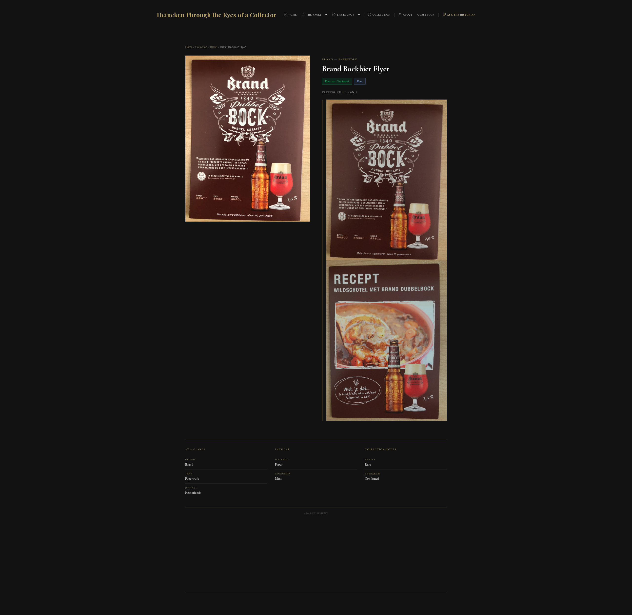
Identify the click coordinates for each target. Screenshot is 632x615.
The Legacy (345, 14)
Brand (213, 47)
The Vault (313, 14)
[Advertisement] (316, 551)
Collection (381, 14)
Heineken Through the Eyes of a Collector (216, 15)
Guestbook (425, 14)
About (408, 14)
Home (293, 14)
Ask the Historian (461, 14)
